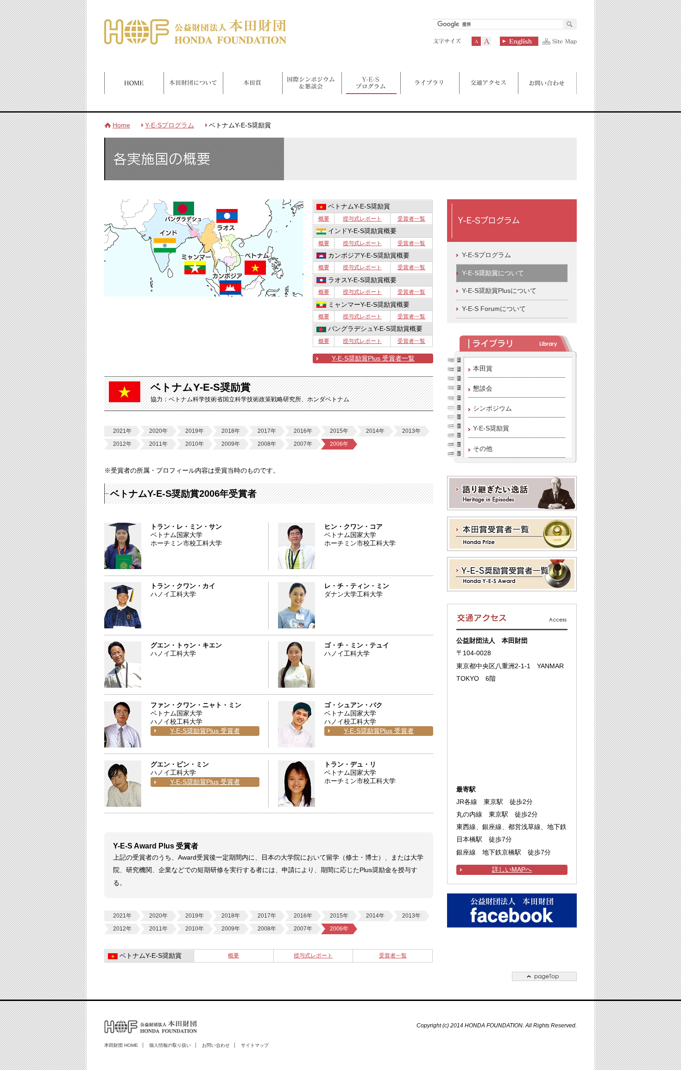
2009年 (230, 444)
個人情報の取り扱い (170, 1045)
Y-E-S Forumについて (494, 308)
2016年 (303, 431)
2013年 (411, 431)
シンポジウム (492, 408)
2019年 (194, 431)
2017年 (267, 431)
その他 (482, 448)
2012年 (122, 444)
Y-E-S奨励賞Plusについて (499, 290)
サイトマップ (255, 1045)
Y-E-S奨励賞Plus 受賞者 (205, 731)
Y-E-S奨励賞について (493, 273)
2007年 (303, 444)
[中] (476, 41)
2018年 (230, 431)
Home (121, 125)
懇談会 (482, 388)
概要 (323, 218)
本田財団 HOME (121, 1045)
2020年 (158, 431)
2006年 (339, 444)
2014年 (375, 431)
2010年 (194, 444)
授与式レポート (362, 218)
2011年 (158, 444)
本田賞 (482, 368)
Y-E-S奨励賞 (491, 428)
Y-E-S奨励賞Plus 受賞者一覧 (373, 358)
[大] (486, 41)
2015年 (339, 431)
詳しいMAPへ (512, 869)
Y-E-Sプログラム (169, 125)
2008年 (267, 444)
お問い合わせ (216, 1045)
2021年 (122, 431)
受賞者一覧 (411, 218)
